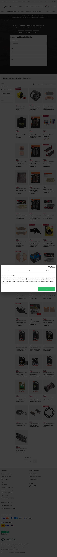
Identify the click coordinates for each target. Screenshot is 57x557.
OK (46, 289)
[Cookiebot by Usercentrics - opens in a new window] (49, 267)
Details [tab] (28, 270)
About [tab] (47, 270)
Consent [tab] (10, 270)
